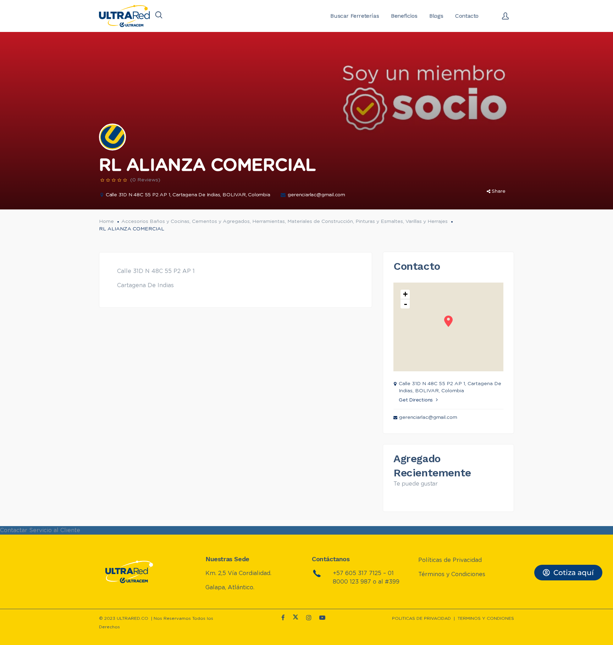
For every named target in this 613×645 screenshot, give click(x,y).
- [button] (405, 303)
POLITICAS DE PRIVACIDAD (421, 618)
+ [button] (405, 294)
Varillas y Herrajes (426, 221)
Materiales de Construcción (320, 221)
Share (499, 191)
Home (106, 221)
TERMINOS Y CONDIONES (486, 618)
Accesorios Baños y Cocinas (155, 221)
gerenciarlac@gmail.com (316, 194)
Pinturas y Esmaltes (379, 221)
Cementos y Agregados (221, 221)
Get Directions (416, 400)
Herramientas (268, 221)
